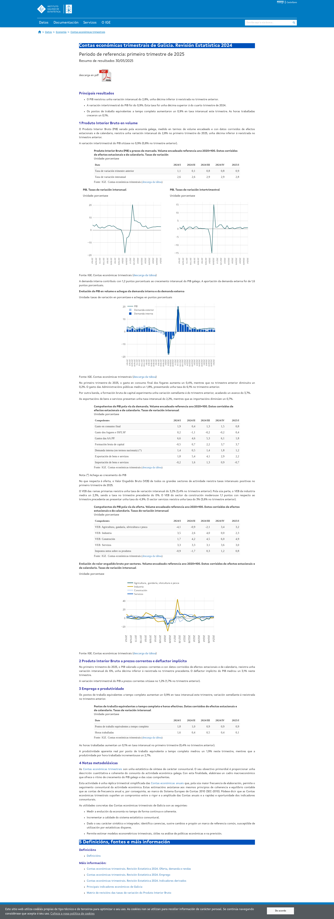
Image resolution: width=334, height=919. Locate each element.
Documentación (66, 22)
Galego (280, 3)
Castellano (292, 3)
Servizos (90, 22)
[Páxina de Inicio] (39, 31)
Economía (61, 32)
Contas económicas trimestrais (88, 32)
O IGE (106, 22)
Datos (44, 22)
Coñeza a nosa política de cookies (72, 913)
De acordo (280, 911)
